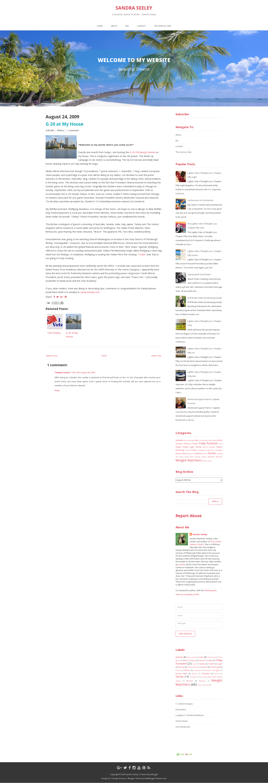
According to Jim (183, 726)
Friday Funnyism (208, 443)
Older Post (156, 355)
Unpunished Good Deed (199, 274)
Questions (202, 450)
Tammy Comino (62, 372)
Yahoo (205, 461)
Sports (204, 453)
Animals (179, 440)
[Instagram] (134, 768)
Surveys (219, 453)
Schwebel (197, 453)
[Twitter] (125, 768)
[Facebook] (130, 768)
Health (185, 447)
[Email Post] (48, 302)
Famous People (190, 443)
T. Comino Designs (184, 703)
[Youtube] (139, 768)
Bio (127, 26)
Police (187, 450)
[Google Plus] (119, 768)
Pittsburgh (180, 450)
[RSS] (148, 768)
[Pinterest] (144, 768)
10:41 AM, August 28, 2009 (83, 372)
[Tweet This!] (57, 296)
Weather (219, 457)
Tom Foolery (54, 332)
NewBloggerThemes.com (155, 778)
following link (210, 590)
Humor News (182, 721)
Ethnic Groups (189, 660)
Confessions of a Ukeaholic (200, 200)
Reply (57, 390)
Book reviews (188, 440)
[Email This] (53, 302)
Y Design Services (118, 778)
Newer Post (51, 355)
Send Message (185, 633)
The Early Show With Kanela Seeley (191, 457)
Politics (60, 130)
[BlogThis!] (56, 302)
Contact (141, 26)
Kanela (181, 564)
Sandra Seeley (134, 8)
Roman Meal (181, 453)
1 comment (73, 130)
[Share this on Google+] (61, 296)
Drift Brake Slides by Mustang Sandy (205, 297)
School (190, 453)
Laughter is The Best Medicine (190, 715)
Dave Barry (212, 440)
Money (199, 447)
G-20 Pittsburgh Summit (143, 152)
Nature (219, 447)
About (114, 26)
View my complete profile (187, 594)
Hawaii (178, 447)
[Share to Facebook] (62, 302)
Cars (196, 440)
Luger (192, 447)
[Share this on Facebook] (54, 296)
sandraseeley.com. (90, 292)
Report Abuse (189, 515)
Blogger (154, 774)
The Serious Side (162, 26)
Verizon (211, 456)
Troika (141, 254)
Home (100, 26)
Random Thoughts (214, 450)
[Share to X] (59, 302)
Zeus (210, 461)
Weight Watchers (189, 460)
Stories (212, 453)
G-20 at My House (64, 124)
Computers (203, 440)
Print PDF (186, 754)
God (220, 444)
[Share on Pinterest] (65, 296)
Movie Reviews (209, 447)
